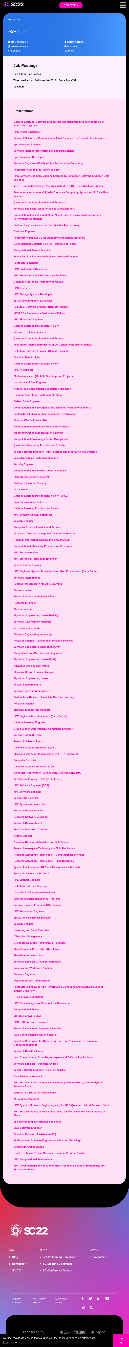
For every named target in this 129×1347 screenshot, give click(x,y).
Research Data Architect (27, 823)
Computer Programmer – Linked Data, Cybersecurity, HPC (47, 772)
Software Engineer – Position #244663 (35, 1063)
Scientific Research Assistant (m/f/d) (34, 1134)
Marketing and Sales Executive (31, 930)
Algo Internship (22, 609)
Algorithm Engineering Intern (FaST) (34, 659)
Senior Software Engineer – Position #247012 (39, 1069)
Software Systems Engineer (29, 332)
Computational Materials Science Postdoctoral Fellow (44, 243)
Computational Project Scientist (32, 250)
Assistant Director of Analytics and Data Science (41, 842)
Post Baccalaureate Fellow (29, 502)
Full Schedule (19, 42)
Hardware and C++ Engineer (30, 382)
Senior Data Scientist (25, 797)
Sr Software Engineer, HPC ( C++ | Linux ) (37, 779)
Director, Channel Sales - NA (30, 420)
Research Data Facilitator (28, 1051)
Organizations (19, 46)
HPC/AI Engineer (23, 369)
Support (72, 51)
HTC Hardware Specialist (28, 996)
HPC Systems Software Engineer (32, 514)
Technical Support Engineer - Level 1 (34, 747)
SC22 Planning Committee (59, 1257)
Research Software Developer (30, 816)
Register (70, 5)
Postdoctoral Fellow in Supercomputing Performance (44, 414)
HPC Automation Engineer (28, 911)
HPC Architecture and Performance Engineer (39, 275)
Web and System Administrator (31, 980)
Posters (72, 46)
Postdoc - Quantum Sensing (30, 483)
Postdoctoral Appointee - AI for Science (36, 169)
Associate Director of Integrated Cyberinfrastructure (44, 533)
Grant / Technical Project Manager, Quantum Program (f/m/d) (48, 1153)
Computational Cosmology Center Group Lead (40, 439)
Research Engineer (24, 602)
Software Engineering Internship (32, 634)
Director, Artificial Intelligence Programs (36, 898)
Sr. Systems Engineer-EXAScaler (32, 300)
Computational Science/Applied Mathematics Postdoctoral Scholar (52, 407)
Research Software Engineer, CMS (33, 596)
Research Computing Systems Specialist (37, 1028)
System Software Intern (27, 684)
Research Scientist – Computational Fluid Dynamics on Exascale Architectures (59, 138)
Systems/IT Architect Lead (28, 1146)
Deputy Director (22, 835)
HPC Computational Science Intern (33, 1159)
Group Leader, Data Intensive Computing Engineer (43, 728)
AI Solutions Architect (26, 1099)
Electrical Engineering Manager (31, 709)
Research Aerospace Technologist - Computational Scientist (48, 854)
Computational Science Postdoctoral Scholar (39, 470)
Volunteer (99, 1257)
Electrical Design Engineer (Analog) (34, 672)
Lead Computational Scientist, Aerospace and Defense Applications (52, 1057)
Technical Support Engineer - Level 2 (34, 766)
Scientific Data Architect (27, 357)
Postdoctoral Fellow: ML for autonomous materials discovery (49, 237)
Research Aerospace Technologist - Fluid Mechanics (44, 848)
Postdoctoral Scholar (25, 262)
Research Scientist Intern (28, 741)
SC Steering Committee (58, 1263)
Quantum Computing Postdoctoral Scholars (39, 202)
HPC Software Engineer (27, 791)
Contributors (75, 42)
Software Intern (22, 590)
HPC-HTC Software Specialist (30, 1022)
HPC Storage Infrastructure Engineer (35, 558)
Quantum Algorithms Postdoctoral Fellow (37, 395)
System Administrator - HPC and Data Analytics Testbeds (46, 867)
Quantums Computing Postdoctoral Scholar (39, 445)
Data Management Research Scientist (35, 1034)
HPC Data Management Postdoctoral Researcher (42, 1003)
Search (15, 51)
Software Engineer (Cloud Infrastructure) (37, 961)
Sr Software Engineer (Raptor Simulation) (37, 1121)
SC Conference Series (57, 1270)
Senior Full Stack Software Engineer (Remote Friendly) (45, 256)
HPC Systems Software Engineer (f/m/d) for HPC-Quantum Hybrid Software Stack (61, 1105)
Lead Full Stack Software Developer (34, 892)
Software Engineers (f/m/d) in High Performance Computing (48, 163)
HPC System (20, 288)
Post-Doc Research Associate (30, 829)
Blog (15, 1257)
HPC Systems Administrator (29, 804)
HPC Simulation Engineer (28, 319)
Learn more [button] (10, 1342)
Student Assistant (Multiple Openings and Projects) (43, 376)
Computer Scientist (24, 760)
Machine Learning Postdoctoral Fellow (36, 325)
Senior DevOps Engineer (27, 565)
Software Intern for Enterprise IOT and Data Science (43, 150)
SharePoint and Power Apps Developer (36, 949)
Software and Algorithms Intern (31, 691)
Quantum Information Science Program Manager (41, 539)
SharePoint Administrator (28, 955)
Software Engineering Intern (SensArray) (37, 646)
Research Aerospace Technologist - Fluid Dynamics (43, 860)
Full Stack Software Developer (31, 886)
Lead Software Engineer (27, 1127)
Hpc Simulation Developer (28, 157)
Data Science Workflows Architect (33, 968)
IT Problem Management (27, 936)
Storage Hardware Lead (27, 1015)
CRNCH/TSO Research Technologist (34, 1092)
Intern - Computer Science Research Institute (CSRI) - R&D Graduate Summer (58, 186)
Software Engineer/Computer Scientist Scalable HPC (44, 208)
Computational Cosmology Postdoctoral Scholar (41, 426)
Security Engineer (23, 464)
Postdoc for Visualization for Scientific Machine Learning (46, 225)
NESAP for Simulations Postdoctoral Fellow (39, 313)
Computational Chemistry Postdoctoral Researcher (43, 546)
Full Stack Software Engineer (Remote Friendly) (41, 306)
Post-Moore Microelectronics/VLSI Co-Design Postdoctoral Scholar (52, 344)
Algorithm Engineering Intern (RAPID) (35, 615)
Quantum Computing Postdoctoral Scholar (38, 338)
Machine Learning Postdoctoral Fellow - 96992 (40, 495)
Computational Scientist (27, 1009)
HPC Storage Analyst (25, 552)
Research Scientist (24, 703)
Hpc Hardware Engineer (27, 144)
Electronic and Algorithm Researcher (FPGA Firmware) (45, 753)
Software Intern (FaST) (26, 577)
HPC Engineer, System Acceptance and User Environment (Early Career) (55, 571)
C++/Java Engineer (24, 231)
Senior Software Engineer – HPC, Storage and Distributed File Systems (55, 451)
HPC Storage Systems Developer (32, 294)
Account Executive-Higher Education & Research (42, 388)
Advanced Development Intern (31, 665)
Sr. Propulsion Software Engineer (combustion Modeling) (47, 1140)
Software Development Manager (32, 621)
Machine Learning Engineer (29, 722)
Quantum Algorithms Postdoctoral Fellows (38, 281)
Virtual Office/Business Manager (32, 917)
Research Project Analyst (28, 810)
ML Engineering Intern (26, 628)
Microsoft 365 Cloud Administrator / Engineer (40, 942)
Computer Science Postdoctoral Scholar (37, 527)
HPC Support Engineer (26, 879)
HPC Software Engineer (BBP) (31, 785)
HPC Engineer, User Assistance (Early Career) (40, 716)
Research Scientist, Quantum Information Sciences (43, 640)
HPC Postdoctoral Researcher (31, 269)
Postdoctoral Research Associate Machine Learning (43, 697)
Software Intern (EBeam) (27, 735)
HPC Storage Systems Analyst (31, 476)
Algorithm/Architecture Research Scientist (38, 432)
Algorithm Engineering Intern (30, 678)
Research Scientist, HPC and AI (31, 873)
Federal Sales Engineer (26, 401)
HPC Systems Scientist (26, 131)
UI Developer (21, 489)
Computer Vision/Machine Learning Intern (37, 653)
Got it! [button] (121, 1340)
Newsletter (19, 1263)
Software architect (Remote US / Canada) (37, 905)
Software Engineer (24, 974)
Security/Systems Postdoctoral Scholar (36, 457)
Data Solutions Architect (27, 1076)
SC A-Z (16, 1270)
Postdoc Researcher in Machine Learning (37, 583)
